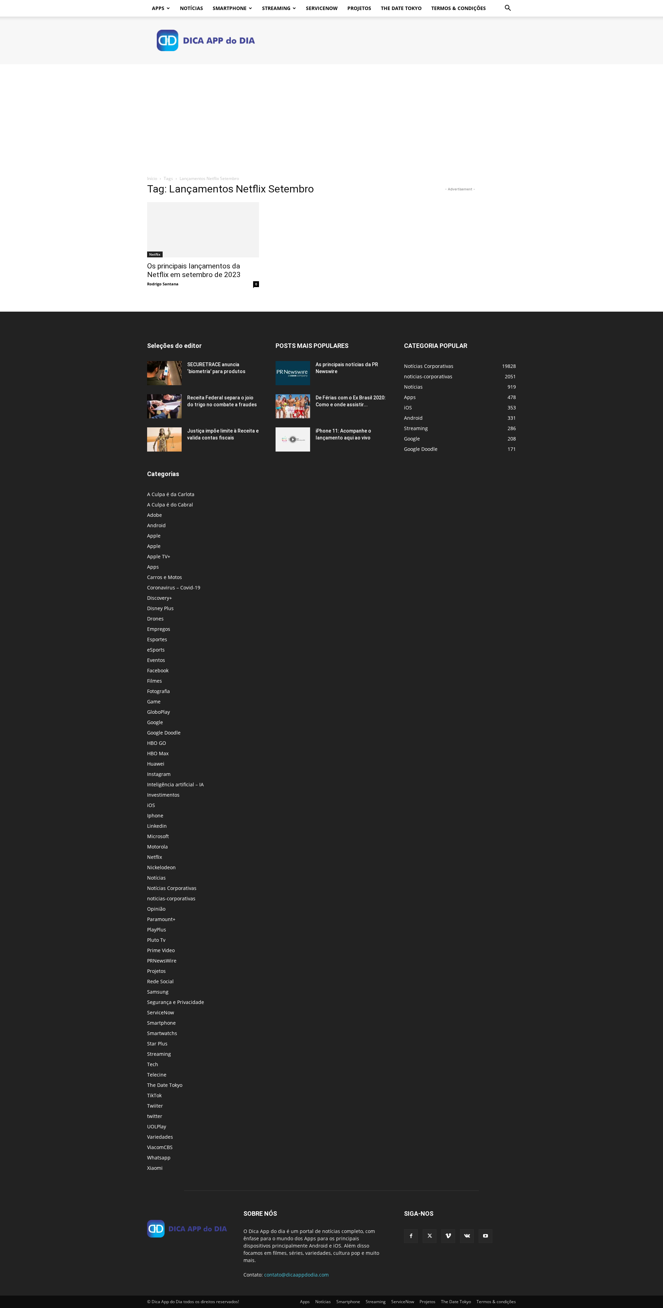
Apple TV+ (158, 556)
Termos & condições (458, 8)
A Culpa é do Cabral (170, 504)
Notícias (191, 8)
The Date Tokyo (401, 8)
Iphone (155, 815)
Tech (152, 1064)
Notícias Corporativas (171, 888)
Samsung (158, 991)
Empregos (158, 629)
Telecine (156, 1074)
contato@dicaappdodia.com (296, 1274)
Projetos (359, 8)
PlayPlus (156, 929)
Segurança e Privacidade (175, 1002)
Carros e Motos (164, 577)
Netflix (155, 254)
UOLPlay (156, 1126)
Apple (154, 535)
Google (155, 722)
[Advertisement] (331, 116)
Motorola (157, 846)
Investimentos (163, 795)
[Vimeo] (448, 1236)
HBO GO (156, 743)
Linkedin (157, 826)
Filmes (154, 680)
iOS (151, 805)
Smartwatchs (162, 1033)
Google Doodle (164, 732)
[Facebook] (411, 1236)
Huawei (155, 763)
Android (156, 525)
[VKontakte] (467, 1236)
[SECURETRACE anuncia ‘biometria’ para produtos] (164, 373)
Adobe (154, 515)
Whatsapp (159, 1157)
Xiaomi (155, 1168)
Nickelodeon (161, 867)
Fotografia (158, 691)
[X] (429, 1236)
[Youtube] (485, 1236)
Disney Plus (160, 608)
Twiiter (155, 1105)
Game (154, 701)
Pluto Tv (156, 940)
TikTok (154, 1095)
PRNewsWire (161, 960)
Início (152, 178)
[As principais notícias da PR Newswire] (293, 373)
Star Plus (157, 1043)
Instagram (159, 774)
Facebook (158, 670)
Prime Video (161, 950)
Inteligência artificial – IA (175, 784)
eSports (156, 649)
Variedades (160, 1137)
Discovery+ (159, 598)
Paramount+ (161, 919)
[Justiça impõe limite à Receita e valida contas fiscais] (164, 439)
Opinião (156, 909)
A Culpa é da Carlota (170, 494)
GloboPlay (158, 712)
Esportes (157, 639)
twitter (154, 1116)
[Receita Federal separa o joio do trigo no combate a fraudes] (164, 406)
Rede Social (160, 981)
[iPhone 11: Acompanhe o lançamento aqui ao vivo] (293, 439)
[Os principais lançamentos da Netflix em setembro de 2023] (203, 229)
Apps (158, 8)
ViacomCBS (160, 1147)
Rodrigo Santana (163, 283)
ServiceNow (322, 8)
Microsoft (158, 836)
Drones (155, 618)
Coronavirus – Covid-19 (173, 587)
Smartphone (230, 8)
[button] (507, 9)
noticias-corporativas (171, 898)
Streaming (276, 8)
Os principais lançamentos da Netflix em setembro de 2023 (194, 270)
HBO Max (158, 753)
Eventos (156, 660)
